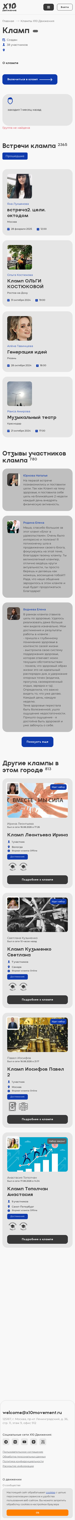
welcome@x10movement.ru (32, 1412)
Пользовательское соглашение (23, 1451)
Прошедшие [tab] (15, 156)
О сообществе (11, 1485)
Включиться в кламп (22, 79)
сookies (50, 1492)
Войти (65, 7)
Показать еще (37, 741)
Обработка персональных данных (24, 1456)
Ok (37, 1512)
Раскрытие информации (18, 1466)
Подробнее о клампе (37, 879)
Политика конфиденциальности (23, 1461)
